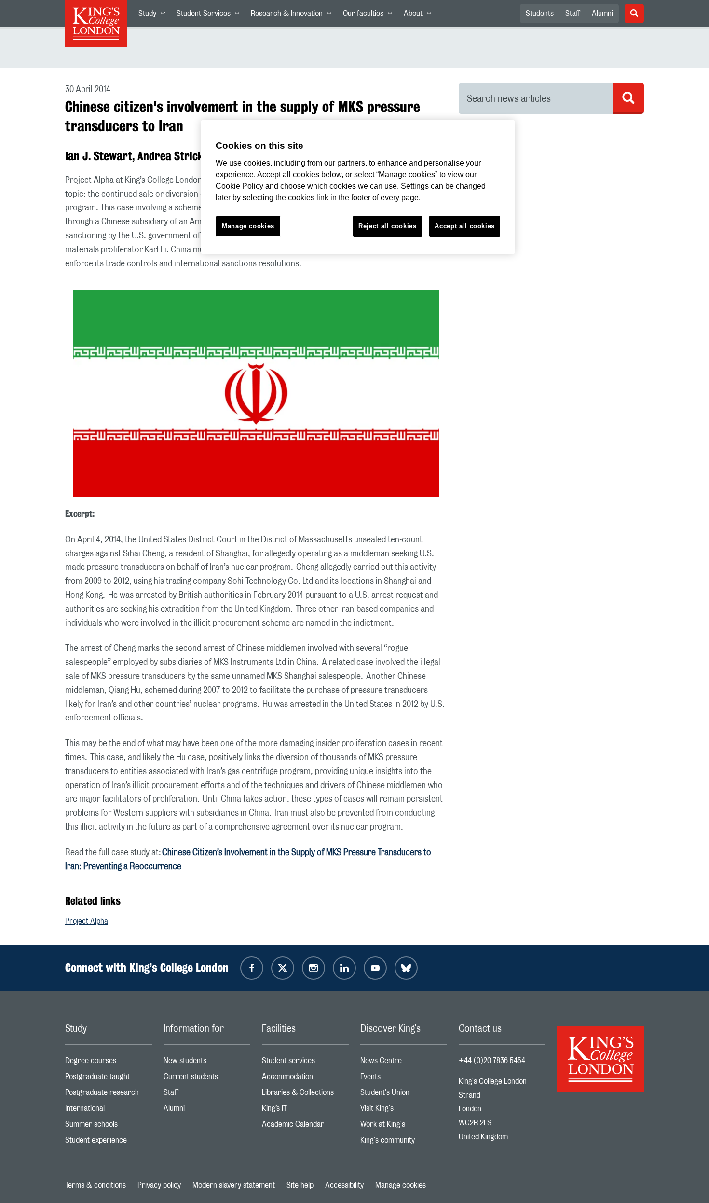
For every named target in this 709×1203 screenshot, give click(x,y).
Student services (305, 1063)
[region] (358, 187)
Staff (572, 13)
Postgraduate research (108, 1095)
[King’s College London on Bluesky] (406, 968)
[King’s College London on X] (282, 968)
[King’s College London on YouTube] (375, 968)
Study (154, 15)
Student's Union (403, 1095)
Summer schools (108, 1126)
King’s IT (305, 1111)
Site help (300, 1185)
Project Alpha (86, 921)
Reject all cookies (387, 226)
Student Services (211, 15)
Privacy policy (159, 1185)
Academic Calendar (305, 1126)
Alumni (602, 13)
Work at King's (403, 1126)
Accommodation (305, 1079)
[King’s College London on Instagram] (313, 968)
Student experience (108, 1142)
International (108, 1111)
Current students (207, 1079)
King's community (403, 1142)
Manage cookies (400, 1185)
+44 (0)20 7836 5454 (492, 1061)
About (420, 15)
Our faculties (370, 15)
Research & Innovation (294, 15)
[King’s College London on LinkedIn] (344, 968)
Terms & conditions (95, 1185)
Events (403, 1079)
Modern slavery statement (233, 1185)
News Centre (403, 1063)
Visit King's (403, 1111)
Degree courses (108, 1063)
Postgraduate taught (108, 1079)
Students (540, 13)
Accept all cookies (465, 226)
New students (207, 1063)
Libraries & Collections (305, 1095)
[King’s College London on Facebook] (251, 968)
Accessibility (344, 1185)
